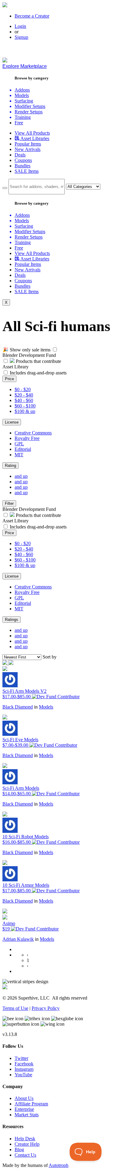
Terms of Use (15, 1008)
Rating (10, 465)
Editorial (23, 449)
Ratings (11, 619)
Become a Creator (32, 15)
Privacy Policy (46, 1008)
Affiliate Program (31, 1103)
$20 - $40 (24, 394)
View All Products (32, 133)
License (12, 422)
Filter (9, 503)
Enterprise (24, 1109)
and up (21, 476)
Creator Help (27, 1144)
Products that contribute (38, 361)
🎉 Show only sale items (26, 349)
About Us (24, 1098)
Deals (20, 154)
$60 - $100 (25, 405)
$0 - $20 (23, 389)
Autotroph (58, 1165)
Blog (19, 1149)
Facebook (24, 1063)
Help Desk (25, 1138)
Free (19, 122)
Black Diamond (17, 706)
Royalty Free (27, 438)
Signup (21, 37)
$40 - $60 (24, 400)
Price (9, 379)
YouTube (23, 1074)
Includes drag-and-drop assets (38, 372)
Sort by (50, 656)
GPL (19, 443)
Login (20, 26)
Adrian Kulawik (18, 939)
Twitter (21, 1058)
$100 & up (25, 411)
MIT (19, 454)
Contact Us (25, 1155)
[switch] (55, 349)
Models (46, 706)
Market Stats (27, 1114)
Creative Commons (33, 432)
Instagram (24, 1069)
